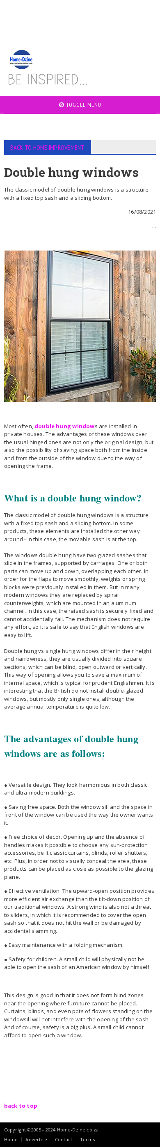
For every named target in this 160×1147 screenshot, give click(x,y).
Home (11, 1139)
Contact (63, 1139)
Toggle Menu (82, 104)
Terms (87, 1139)
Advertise (36, 1139)
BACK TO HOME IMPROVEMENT (47, 147)
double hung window (64, 426)
